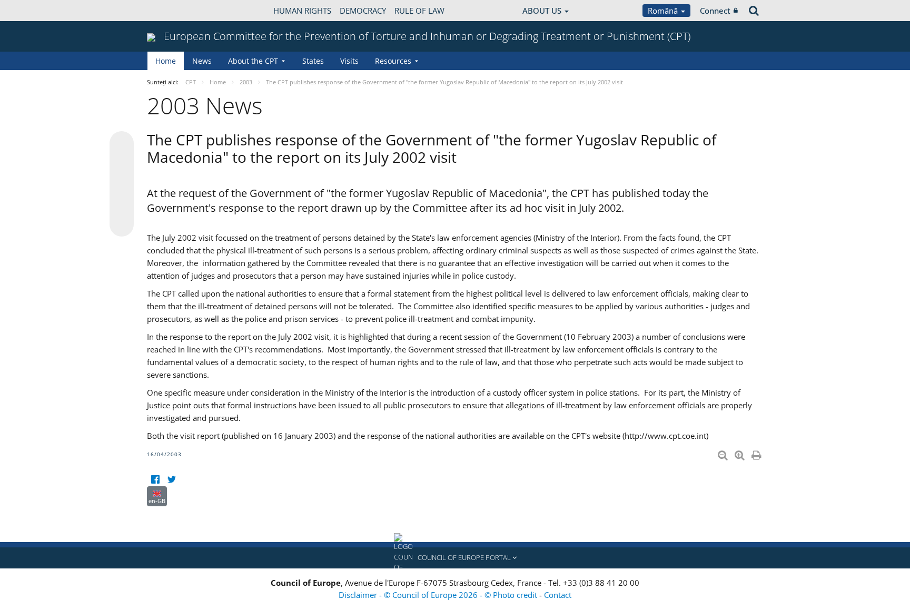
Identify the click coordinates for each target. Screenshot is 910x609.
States (313, 61)
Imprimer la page (757, 453)
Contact (557, 595)
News (202, 61)
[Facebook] (155, 480)
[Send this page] (122, 224)
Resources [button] (393, 61)
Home (165, 61)
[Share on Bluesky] (122, 144)
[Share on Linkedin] (122, 204)
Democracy (363, 10)
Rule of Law (419, 10)
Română (664, 10)
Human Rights (302, 10)
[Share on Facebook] (122, 184)
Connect (715, 10)
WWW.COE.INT (173, 10)
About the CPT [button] (253, 61)
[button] (455, 557)
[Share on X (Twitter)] (122, 164)
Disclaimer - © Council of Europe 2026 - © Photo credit (439, 595)
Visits (349, 61)
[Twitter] (171, 480)
